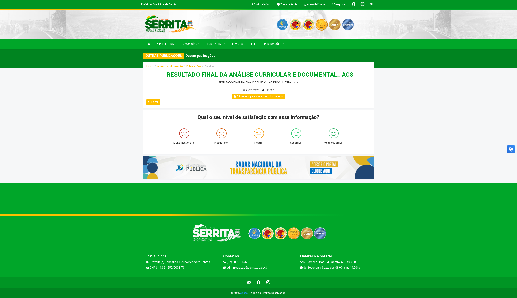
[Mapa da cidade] (258, 198)
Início (149, 66)
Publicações (193, 66)
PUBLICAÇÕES (273, 43)
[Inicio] (149, 44)
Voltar (154, 102)
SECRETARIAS (214, 43)
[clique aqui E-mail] (248, 282)
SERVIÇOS (237, 43)
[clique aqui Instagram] (268, 282)
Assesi (244, 292)
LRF (253, 43)
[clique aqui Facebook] (258, 282)
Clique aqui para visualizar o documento (259, 96)
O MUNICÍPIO (190, 43)
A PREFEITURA (165, 43)
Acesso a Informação (170, 66)
